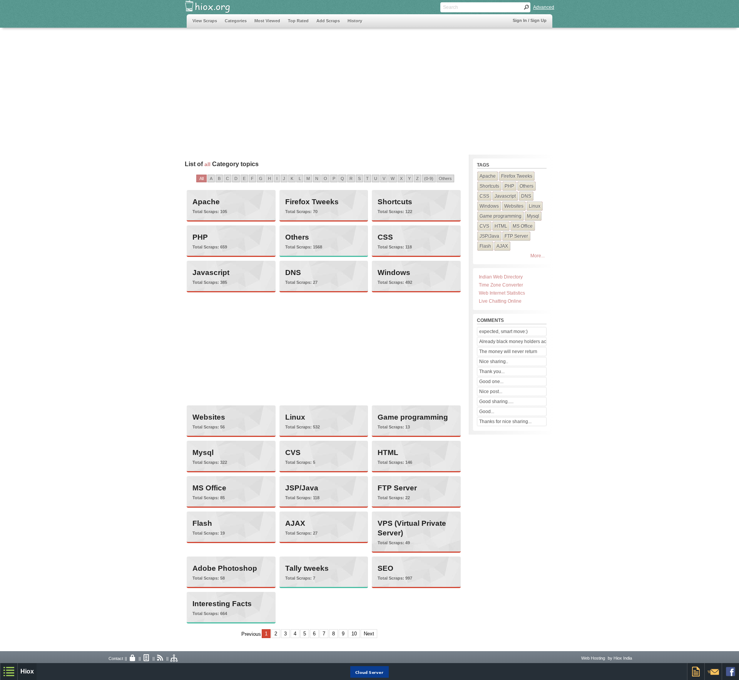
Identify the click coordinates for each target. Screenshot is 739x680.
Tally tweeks (307, 568)
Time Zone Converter (501, 285)
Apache (206, 202)
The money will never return (508, 351)
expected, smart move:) (503, 331)
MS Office (209, 488)
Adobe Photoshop (224, 568)
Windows (394, 272)
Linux (295, 417)
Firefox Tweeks (312, 202)
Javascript (210, 272)
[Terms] (146, 658)
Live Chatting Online (500, 301)
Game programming (413, 417)
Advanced (543, 7)
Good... (486, 411)
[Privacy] (133, 658)
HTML (388, 452)
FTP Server (397, 488)
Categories (236, 20)
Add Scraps (328, 20)
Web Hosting (593, 658)
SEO (385, 568)
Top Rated (298, 20)
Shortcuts (395, 202)
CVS (293, 452)
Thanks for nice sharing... (505, 421)
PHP (200, 237)
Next (369, 634)
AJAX (295, 523)
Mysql (203, 452)
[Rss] (160, 658)
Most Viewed (267, 20)
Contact (116, 658)
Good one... (491, 381)
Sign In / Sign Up (530, 20)
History (355, 20)
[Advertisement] (327, 87)
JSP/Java (301, 488)
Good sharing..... (496, 401)
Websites (208, 417)
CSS (385, 237)
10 (354, 634)
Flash (202, 523)
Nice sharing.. (493, 361)
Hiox (27, 671)
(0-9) (428, 178)
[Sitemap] (174, 658)
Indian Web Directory (501, 277)
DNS (293, 272)
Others (445, 178)
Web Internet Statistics (502, 293)
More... (537, 255)
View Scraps (204, 20)
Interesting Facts (222, 604)
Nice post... (490, 391)
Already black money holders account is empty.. (512, 341)
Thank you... (492, 371)
